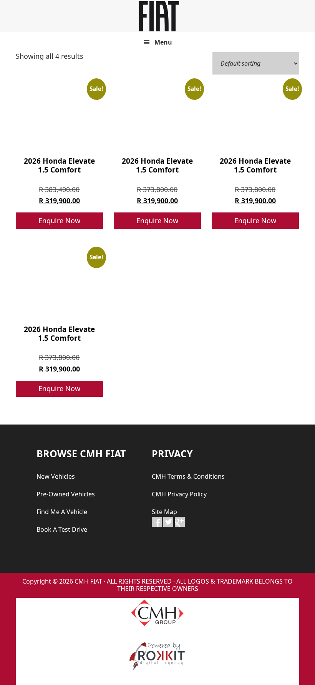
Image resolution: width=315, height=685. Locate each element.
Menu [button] (163, 42)
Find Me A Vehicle (61, 512)
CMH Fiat (157, 16)
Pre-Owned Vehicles (65, 494)
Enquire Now (59, 220)
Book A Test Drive (61, 529)
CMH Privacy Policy (179, 494)
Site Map (164, 512)
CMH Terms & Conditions (188, 476)
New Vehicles (55, 476)
